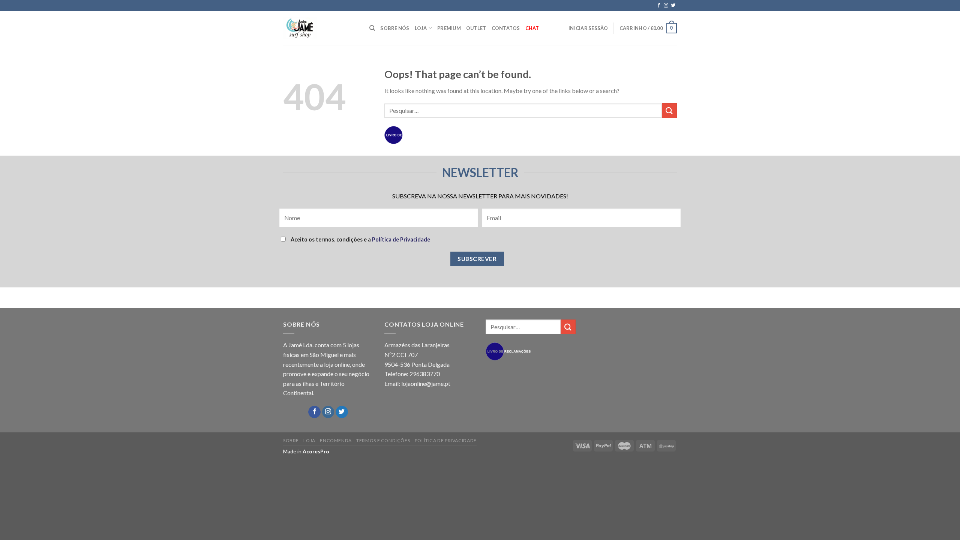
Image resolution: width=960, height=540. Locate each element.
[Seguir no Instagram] (666, 5)
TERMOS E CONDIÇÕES (383, 440)
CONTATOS (506, 28)
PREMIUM (449, 28)
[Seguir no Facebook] (659, 5)
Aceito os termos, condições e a (360, 239)
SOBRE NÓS (394, 28)
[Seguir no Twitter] (673, 5)
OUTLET (476, 28)
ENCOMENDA (336, 440)
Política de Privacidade (401, 239)
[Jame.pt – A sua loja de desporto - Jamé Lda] (320, 28)
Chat (532, 28)
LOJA (421, 28)
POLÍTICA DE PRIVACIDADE (446, 440)
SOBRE (291, 440)
